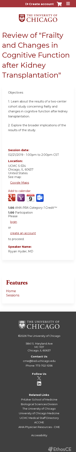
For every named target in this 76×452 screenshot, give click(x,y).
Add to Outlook (40, 200)
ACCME (39, 422)
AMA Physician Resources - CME (39, 427)
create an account (23, 233)
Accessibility (39, 435)
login (13, 222)
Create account (41, 4)
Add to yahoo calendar (21, 200)
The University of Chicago (43, 335)
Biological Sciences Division (39, 404)
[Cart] (59, 6)
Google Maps (19, 182)
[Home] (38, 16)
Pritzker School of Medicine (39, 399)
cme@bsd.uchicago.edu (39, 360)
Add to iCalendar (30, 200)
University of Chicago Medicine (39, 413)
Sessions (12, 295)
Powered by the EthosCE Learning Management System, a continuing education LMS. (59, 449)
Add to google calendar (12, 200)
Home (11, 291)
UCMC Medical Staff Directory (39, 417)
